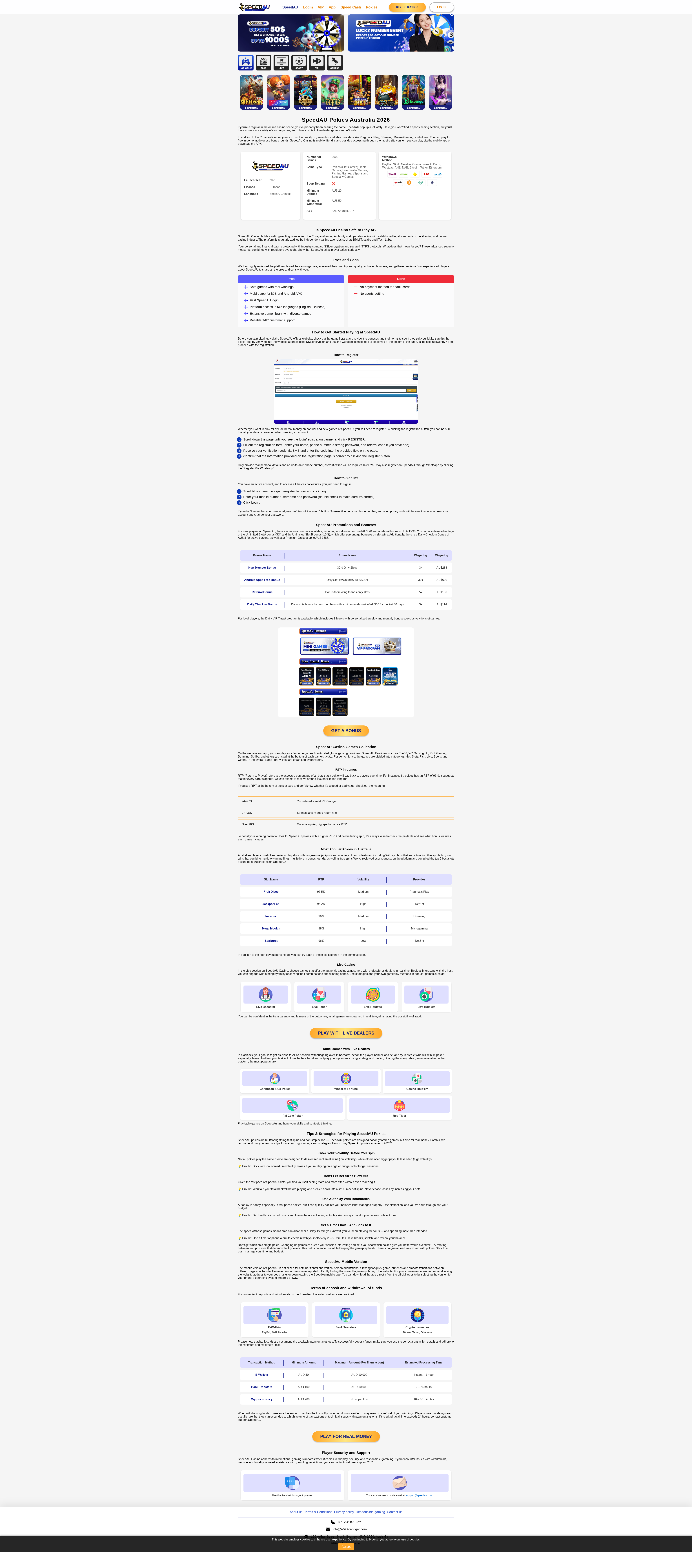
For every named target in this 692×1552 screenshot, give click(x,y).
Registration (407, 7)
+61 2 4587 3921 (349, 1522)
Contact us (394, 1512)
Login (308, 7)
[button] (685, 1531)
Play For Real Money (346, 1436)
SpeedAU (290, 7)
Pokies (372, 7)
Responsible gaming (370, 1512)
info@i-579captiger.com (350, 1529)
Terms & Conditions (318, 1512)
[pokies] (251, 92)
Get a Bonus (346, 730)
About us (296, 1512)
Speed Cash (351, 7)
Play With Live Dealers (346, 1033)
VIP (321, 7)
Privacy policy (344, 1512)
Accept (346, 1546)
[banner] (291, 33)
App (332, 7)
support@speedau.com (419, 1495)
